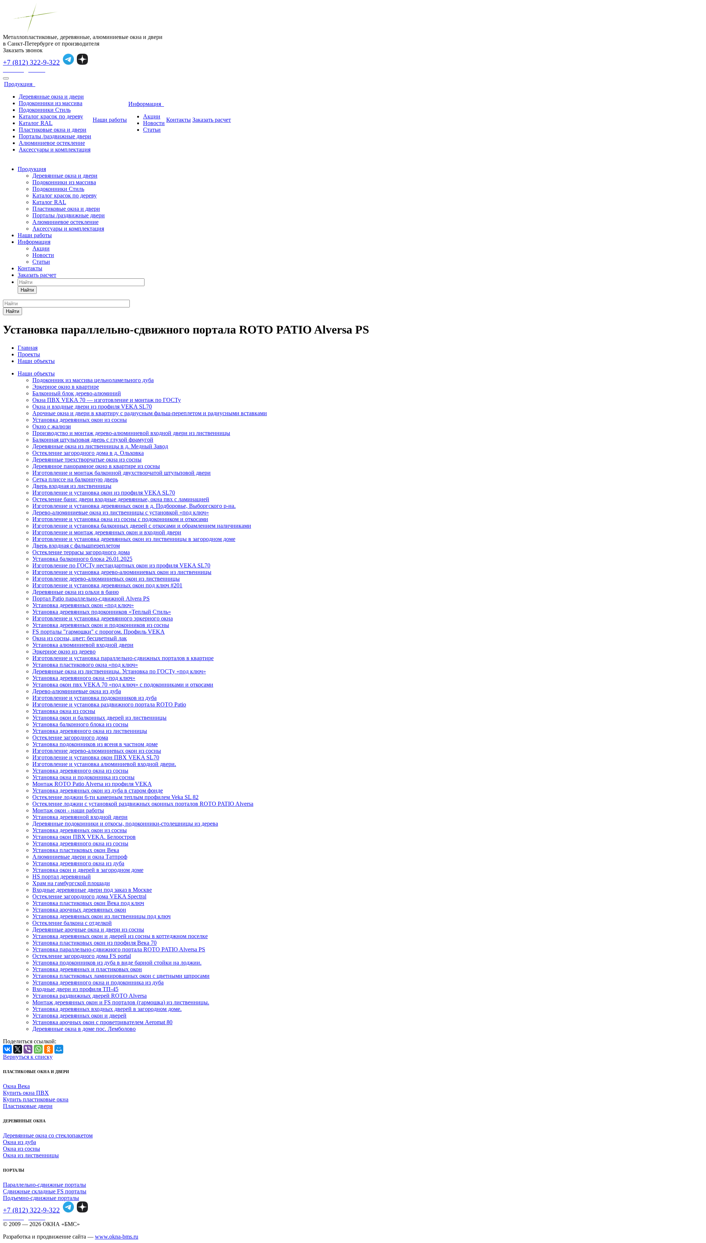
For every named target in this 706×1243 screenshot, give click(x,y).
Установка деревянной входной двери (80, 817)
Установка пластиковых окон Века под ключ (88, 903)
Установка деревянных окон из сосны (79, 420)
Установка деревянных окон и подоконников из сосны (100, 625)
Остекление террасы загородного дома (81, 552)
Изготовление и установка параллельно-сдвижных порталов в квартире (123, 658)
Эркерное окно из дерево (64, 651)
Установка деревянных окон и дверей (79, 1015)
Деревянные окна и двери (51, 96)
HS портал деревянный (61, 876)
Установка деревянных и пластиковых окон (87, 969)
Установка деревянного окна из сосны (80, 770)
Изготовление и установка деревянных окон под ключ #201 (107, 585)
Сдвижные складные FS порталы (44, 1191)
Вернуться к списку (28, 1057)
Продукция (19, 84)
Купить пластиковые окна (35, 1099)
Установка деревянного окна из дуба (78, 863)
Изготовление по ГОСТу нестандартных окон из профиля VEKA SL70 (121, 565)
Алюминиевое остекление (52, 143)
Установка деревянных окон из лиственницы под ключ (101, 916)
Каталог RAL (36, 123)
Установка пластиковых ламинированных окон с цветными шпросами (121, 976)
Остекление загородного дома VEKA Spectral (89, 896)
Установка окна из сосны (63, 711)
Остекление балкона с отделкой (72, 923)
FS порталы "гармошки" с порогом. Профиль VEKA (98, 631)
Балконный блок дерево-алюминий (76, 393)
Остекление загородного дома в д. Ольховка (88, 453)
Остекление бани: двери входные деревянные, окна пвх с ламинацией (120, 499)
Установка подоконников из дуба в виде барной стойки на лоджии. (117, 962)
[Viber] (28, 1049)
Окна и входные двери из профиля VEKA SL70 (92, 406)
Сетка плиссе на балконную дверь (75, 479)
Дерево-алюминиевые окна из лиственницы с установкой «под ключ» (120, 512)
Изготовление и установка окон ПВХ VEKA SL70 (95, 757)
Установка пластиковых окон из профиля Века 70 (94, 943)
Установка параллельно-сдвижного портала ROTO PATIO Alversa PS (118, 949)
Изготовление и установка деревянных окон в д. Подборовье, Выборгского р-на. (134, 506)
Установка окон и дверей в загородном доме (87, 870)
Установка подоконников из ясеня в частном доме (95, 744)
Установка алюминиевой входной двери (82, 645)
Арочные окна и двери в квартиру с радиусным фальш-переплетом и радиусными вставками (149, 413)
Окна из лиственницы (31, 1155)
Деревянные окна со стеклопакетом (48, 1135)
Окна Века (16, 1086)
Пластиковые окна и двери (52, 130)
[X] (17, 1049)
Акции (151, 116)
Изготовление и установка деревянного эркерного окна (102, 618)
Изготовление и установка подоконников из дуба (94, 698)
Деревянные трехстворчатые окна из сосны (87, 459)
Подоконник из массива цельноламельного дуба (93, 380)
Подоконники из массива (50, 103)
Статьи (152, 130)
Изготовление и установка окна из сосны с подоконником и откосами (120, 519)
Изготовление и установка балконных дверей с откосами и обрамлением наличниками (141, 526)
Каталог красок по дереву (51, 116)
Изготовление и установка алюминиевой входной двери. (104, 764)
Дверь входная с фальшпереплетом (76, 545)
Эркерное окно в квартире (65, 387)
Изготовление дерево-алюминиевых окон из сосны (96, 751)
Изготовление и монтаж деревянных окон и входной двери (106, 532)
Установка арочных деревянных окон (79, 910)
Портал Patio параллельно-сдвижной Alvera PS (91, 598)
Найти (27, 290)
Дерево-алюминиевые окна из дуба (76, 691)
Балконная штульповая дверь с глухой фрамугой (92, 440)
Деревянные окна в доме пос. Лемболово (84, 1029)
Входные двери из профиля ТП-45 (75, 989)
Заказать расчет (211, 120)
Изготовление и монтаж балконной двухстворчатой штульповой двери (121, 473)
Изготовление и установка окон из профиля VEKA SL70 (103, 492)
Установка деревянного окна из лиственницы (89, 731)
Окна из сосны (21, 1149)
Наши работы (110, 120)
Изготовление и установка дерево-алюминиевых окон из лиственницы (121, 572)
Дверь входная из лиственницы (71, 486)
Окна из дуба (19, 1142)
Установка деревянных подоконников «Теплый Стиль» (101, 612)
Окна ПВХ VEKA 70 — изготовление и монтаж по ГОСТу (106, 400)
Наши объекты (36, 373)
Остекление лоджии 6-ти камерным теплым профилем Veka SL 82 (115, 797)
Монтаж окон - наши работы (68, 810)
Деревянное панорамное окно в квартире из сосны (96, 466)
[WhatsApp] (38, 1049)
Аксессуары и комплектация (54, 149)
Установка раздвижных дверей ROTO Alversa (89, 996)
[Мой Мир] (58, 1049)
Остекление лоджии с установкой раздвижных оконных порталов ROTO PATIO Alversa (142, 804)
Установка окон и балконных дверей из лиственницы (99, 718)
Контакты (178, 120)
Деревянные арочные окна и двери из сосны (88, 929)
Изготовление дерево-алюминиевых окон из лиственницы (106, 579)
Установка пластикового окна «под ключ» (85, 665)
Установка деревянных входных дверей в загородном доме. (107, 1009)
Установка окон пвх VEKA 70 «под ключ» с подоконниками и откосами (122, 684)
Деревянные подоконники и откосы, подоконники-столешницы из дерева (125, 823)
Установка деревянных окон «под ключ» (83, 605)
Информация (146, 104)
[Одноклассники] (48, 1049)
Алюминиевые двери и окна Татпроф (79, 857)
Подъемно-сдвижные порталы (41, 1198)
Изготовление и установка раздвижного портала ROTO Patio (109, 704)
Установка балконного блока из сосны (80, 724)
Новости (154, 123)
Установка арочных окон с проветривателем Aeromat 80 (102, 1022)
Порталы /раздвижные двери (55, 136)
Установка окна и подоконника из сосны (83, 777)
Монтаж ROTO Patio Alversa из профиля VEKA (92, 784)
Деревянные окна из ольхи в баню (75, 592)
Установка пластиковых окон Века (75, 850)
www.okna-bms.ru (116, 1236)
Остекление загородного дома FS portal (81, 956)
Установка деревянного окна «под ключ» (83, 678)
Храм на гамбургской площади (71, 883)
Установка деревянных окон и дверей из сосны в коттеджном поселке (120, 936)
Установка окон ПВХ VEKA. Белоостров (84, 837)
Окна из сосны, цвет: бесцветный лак (79, 638)
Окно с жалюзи (51, 426)
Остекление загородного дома (70, 737)
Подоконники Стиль (45, 110)
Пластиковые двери (28, 1106)
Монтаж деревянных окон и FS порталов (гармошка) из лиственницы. (120, 1002)
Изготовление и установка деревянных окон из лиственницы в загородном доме (133, 539)
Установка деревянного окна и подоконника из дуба (98, 982)
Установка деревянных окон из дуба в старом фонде (97, 790)
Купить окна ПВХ (26, 1093)
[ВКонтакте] (7, 1049)
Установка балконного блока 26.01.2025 (82, 559)
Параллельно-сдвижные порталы (44, 1185)
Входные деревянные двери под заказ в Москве (92, 890)
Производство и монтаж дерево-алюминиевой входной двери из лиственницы (131, 433)
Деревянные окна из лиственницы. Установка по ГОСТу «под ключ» (119, 671)
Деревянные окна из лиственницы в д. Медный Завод (100, 446)
